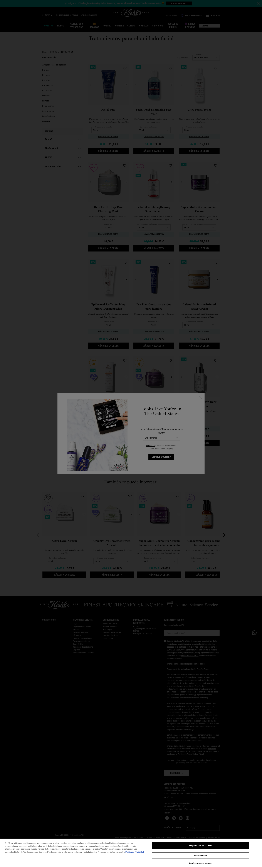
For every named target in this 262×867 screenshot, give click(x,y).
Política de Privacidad (134, 852)
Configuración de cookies (200, 863)
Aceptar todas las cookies (200, 845)
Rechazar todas (200, 855)
